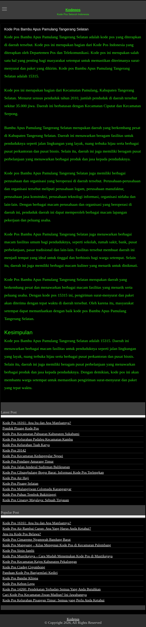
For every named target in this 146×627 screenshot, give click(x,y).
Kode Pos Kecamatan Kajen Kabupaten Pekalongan (39, 561)
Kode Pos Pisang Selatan (20, 483)
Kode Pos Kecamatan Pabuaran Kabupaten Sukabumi (40, 434)
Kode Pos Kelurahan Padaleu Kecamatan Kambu (37, 439)
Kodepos (73, 10)
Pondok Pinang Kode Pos (20, 428)
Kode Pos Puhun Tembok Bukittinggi (29, 494)
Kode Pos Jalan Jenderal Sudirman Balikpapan (36, 467)
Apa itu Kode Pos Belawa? (21, 534)
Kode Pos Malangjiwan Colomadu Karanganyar (36, 489)
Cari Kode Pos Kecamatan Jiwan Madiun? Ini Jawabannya (44, 595)
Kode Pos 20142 (14, 450)
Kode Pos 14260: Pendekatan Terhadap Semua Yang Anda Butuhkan (51, 589)
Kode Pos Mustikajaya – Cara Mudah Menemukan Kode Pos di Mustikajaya (57, 556)
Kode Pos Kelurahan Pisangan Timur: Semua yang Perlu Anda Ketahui (53, 600)
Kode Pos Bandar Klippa (20, 578)
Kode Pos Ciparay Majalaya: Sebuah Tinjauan (35, 500)
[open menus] (4, 9)
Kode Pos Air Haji (15, 478)
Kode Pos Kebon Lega (18, 584)
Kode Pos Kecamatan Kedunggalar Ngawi (32, 456)
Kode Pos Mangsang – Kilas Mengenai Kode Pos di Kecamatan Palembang (56, 545)
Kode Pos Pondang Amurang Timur (28, 461)
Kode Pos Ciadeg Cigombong (23, 567)
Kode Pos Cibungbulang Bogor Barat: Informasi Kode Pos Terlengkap (53, 472)
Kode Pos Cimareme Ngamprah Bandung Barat (36, 539)
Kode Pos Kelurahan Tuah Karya (26, 445)
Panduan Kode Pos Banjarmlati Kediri (30, 572)
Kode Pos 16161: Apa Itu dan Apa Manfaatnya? (36, 423)
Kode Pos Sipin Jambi (18, 550)
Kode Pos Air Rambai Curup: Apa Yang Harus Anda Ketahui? (46, 528)
